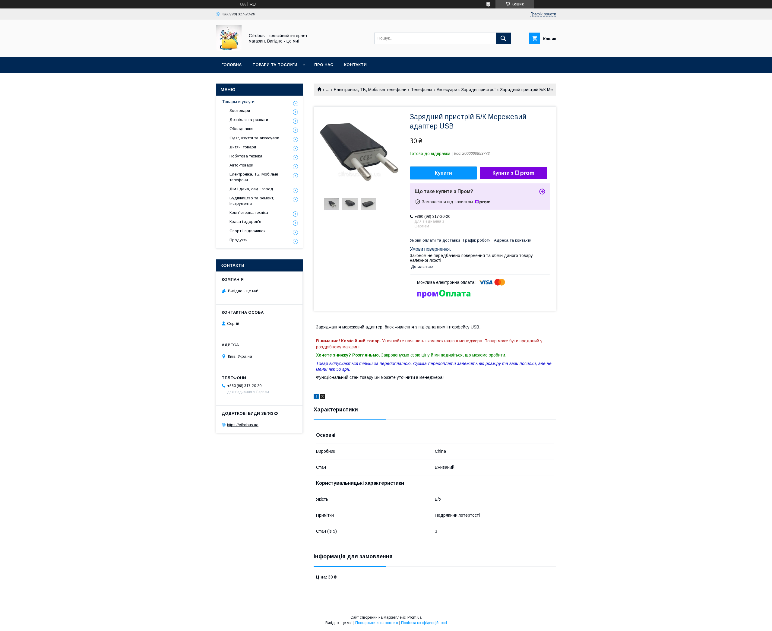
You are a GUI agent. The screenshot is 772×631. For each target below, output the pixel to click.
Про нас (323, 64)
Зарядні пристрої (478, 89)
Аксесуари (447, 89)
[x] (322, 397)
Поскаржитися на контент (376, 623)
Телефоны (421, 89)
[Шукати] (503, 38)
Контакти (355, 64)
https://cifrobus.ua (242, 425)
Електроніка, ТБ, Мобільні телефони (370, 89)
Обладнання (241, 128)
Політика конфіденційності (424, 623)
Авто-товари (241, 165)
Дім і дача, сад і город (251, 189)
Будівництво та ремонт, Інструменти (251, 201)
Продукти (238, 240)
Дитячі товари (242, 147)
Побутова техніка (245, 156)
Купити (443, 173)
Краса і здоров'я (245, 221)
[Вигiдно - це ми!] (229, 49)
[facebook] (316, 397)
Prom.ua (414, 617)
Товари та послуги (274, 64)
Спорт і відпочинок (247, 231)
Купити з (502, 173)
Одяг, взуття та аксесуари (254, 138)
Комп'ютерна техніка (248, 212)
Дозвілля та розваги (248, 119)
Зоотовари (239, 110)
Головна (231, 64)
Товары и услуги (238, 101)
